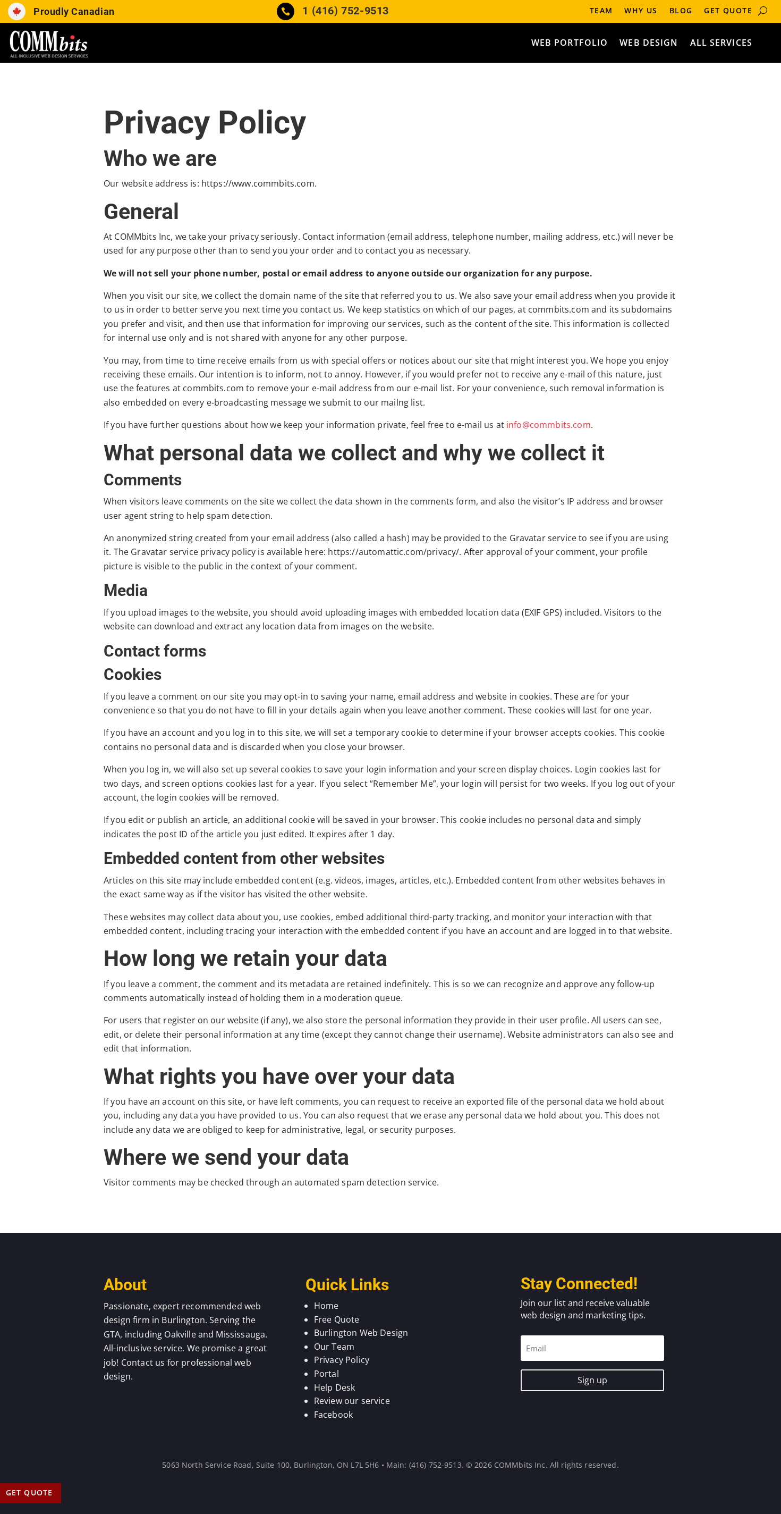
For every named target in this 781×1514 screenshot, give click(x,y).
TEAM (601, 11)
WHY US (640, 11)
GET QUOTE (728, 11)
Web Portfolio (569, 43)
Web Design (648, 43)
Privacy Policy (341, 1360)
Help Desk (334, 1387)
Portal (326, 1374)
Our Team (334, 1346)
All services (721, 43)
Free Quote (337, 1319)
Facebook (333, 1414)
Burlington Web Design (361, 1333)
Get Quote (29, 1492)
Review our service (352, 1401)
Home (326, 1305)
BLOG (681, 11)
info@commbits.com (548, 425)
